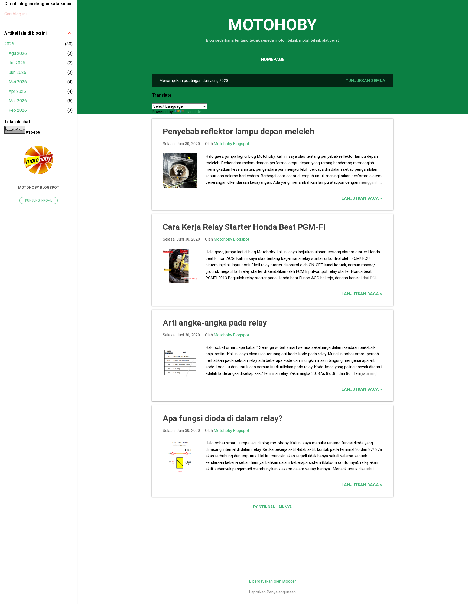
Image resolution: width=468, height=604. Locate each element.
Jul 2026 (17, 62)
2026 (9, 44)
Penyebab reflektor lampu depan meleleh (238, 131)
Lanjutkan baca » (362, 198)
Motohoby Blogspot (38, 187)
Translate (193, 111)
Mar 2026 (18, 100)
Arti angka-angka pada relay (215, 322)
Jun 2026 (17, 72)
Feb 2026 (18, 110)
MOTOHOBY (272, 24)
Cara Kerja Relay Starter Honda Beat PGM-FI (244, 227)
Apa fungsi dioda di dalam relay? (222, 418)
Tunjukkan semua (365, 80)
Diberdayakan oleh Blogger (272, 581)
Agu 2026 (18, 53)
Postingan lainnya (272, 507)
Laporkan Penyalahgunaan (272, 592)
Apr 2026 (17, 91)
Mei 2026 (18, 81)
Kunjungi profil (38, 200)
